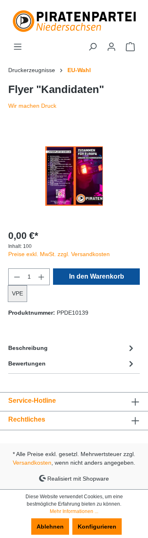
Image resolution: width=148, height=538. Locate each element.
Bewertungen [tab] (27, 363)
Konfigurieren (97, 526)
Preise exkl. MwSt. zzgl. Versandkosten (59, 254)
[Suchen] (92, 46)
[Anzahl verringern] (16, 276)
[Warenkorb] (130, 46)
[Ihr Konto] (111, 46)
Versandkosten (32, 462)
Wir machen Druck (32, 105)
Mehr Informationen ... (74, 511)
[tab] (72, 348)
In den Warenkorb (96, 276)
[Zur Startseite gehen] (74, 21)
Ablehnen (50, 526)
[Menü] (17, 46)
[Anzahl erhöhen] (41, 276)
